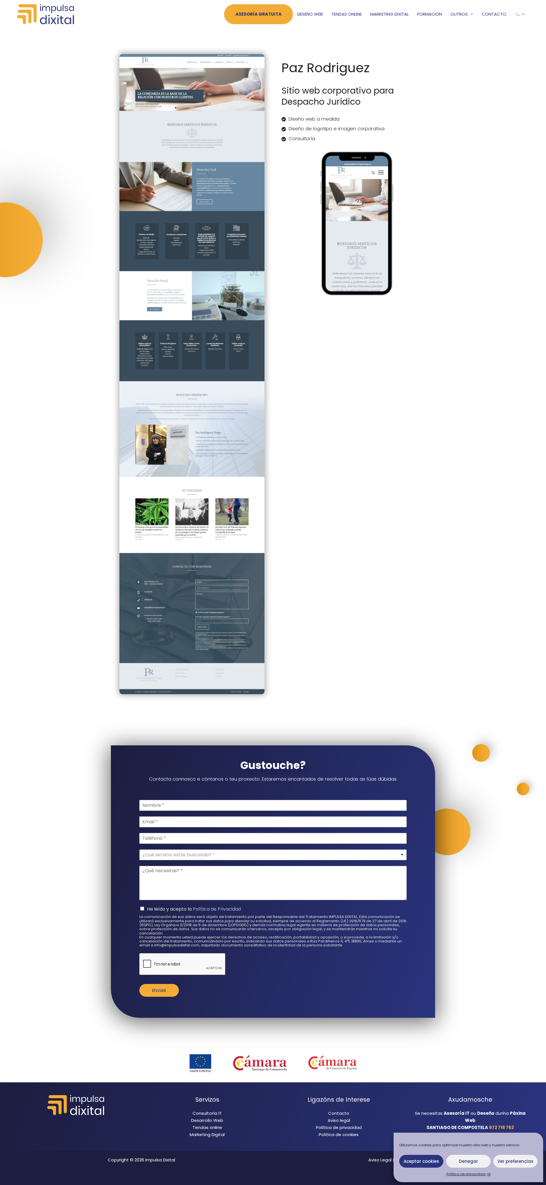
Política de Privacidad (217, 909)
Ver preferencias (515, 1161)
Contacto (494, 14)
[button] (519, 14)
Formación (429, 14)
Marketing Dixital (389, 14)
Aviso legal (339, 1120)
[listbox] (273, 854)
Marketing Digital (207, 1135)
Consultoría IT (207, 1113)
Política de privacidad (339, 1127)
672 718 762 (501, 1127)
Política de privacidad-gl (468, 1174)
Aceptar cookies (421, 1161)
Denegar (468, 1161)
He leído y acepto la (194, 909)
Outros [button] (459, 14)
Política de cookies (339, 1135)
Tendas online (346, 14)
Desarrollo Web (207, 1120)
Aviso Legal (380, 1160)
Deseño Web (310, 14)
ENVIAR (159, 990)
